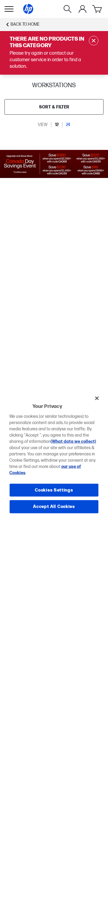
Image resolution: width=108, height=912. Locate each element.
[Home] (28, 9)
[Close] (97, 398)
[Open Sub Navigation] (9, 9)
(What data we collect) (73, 441)
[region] (54, 456)
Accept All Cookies (54, 506)
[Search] (67, 9)
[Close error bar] (93, 40)
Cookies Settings (54, 489)
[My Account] (82, 9)
